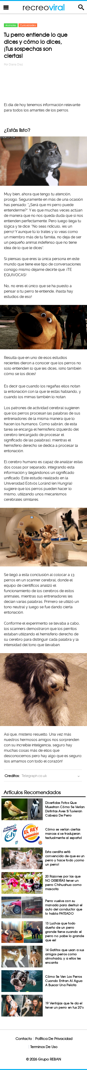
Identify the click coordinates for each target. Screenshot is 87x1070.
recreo (44, 7)
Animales (10, 25)
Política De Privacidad (53, 1038)
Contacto (24, 1038)
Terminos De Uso (44, 1047)
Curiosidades (28, 25)
